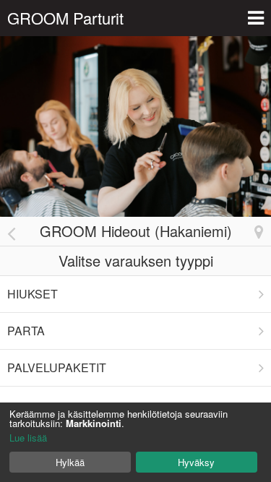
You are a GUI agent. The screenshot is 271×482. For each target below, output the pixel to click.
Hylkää (70, 462)
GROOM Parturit (65, 18)
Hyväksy (196, 462)
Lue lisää (28, 437)
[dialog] (135, 442)
